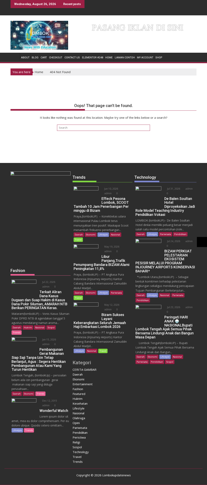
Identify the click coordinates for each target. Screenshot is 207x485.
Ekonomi (28, 393)
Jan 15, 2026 (49, 339)
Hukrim (28, 327)
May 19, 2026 (111, 246)
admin (46, 286)
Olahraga (79, 418)
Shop (158, 57)
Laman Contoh (125, 57)
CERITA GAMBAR (84, 369)
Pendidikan (80, 432)
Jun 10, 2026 (111, 188)
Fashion (78, 389)
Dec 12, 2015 (49, 400)
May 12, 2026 (111, 305)
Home (109, 57)
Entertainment (83, 384)
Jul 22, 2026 (48, 282)
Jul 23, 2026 (173, 307)
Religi (76, 442)
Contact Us (72, 57)
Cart (44, 57)
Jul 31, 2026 (173, 188)
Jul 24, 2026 (173, 241)
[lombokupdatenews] (14, 57)
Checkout (55, 57)
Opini (76, 423)
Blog (35, 57)
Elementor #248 (92, 57)
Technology (81, 452)
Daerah (17, 327)
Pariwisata (116, 292)
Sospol (51, 327)
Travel (78, 239)
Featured (79, 394)
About (25, 57)
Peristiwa (79, 437)
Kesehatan (80, 403)
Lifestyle (17, 430)
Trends (16, 332)
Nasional (39, 327)
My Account (145, 57)
